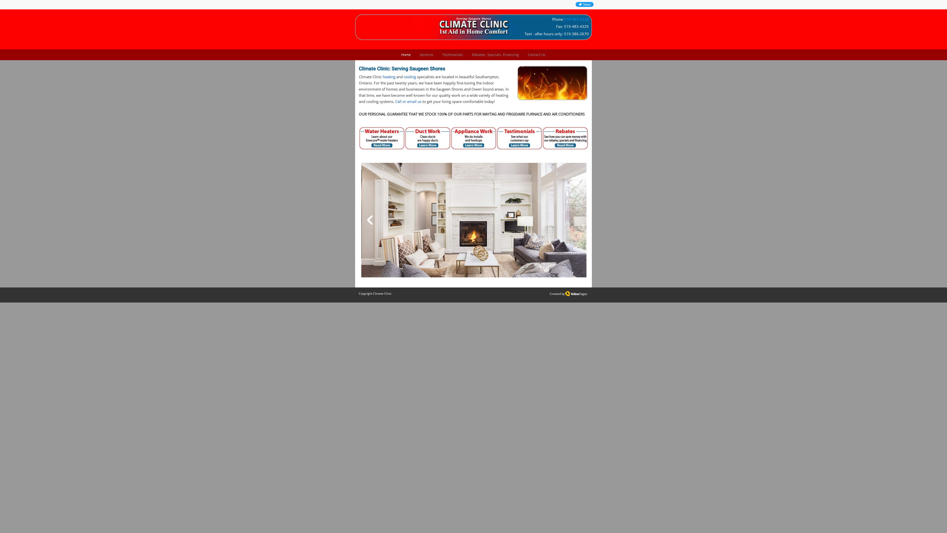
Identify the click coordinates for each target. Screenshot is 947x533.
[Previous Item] (370, 220)
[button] (426, 54)
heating (389, 76)
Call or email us (408, 101)
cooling (410, 76)
